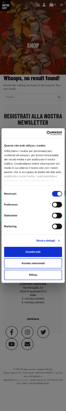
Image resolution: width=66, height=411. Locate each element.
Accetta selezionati (33, 263)
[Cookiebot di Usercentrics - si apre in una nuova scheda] (47, 133)
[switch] (57, 204)
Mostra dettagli (45, 240)
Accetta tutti (33, 251)
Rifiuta (33, 274)
